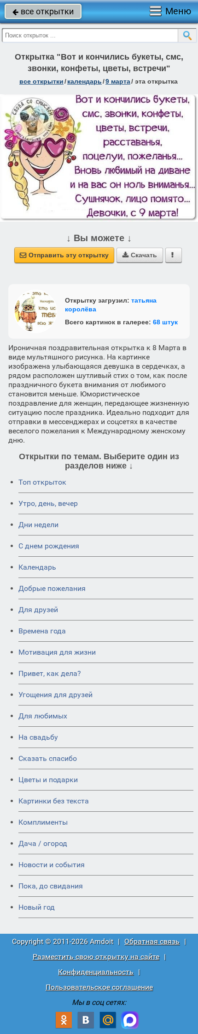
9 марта (117, 81)
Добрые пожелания (52, 588)
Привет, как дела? (49, 673)
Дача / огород (42, 843)
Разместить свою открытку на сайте (96, 956)
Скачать (139, 255)
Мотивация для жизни (57, 652)
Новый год (36, 907)
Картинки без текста (53, 801)
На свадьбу (38, 737)
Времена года (42, 630)
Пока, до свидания (50, 886)
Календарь (84, 81)
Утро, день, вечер (48, 503)
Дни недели (38, 524)
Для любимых (42, 716)
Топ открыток (42, 482)
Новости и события (51, 864)
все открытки (43, 11)
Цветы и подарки (48, 779)
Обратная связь (152, 941)
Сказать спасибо (47, 758)
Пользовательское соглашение (99, 987)
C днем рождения (48, 545)
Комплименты (43, 822)
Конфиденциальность (96, 971)
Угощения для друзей (55, 694)
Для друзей (38, 609)
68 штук (165, 322)
